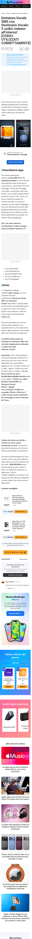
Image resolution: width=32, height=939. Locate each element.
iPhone (3, 6)
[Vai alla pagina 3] (10, 734)
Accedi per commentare (15, 575)
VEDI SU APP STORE (15, 162)
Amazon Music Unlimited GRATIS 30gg (8, 680)
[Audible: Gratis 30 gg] (22, 672)
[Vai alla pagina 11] (23, 734)
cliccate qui (17, 218)
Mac (17, 6)
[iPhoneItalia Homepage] (14, 2)
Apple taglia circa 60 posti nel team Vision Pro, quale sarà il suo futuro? (15, 798)
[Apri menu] (24, 2)
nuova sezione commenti (18, 64)
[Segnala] (14, 588)
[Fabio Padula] (3, 49)
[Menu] (2, 2)
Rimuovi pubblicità (15, 95)
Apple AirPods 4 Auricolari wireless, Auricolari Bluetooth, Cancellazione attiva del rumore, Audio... (19, 499)
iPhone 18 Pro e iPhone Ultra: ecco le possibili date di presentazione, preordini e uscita (15, 856)
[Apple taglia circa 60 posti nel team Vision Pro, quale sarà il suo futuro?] (15, 786)
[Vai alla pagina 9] (20, 734)
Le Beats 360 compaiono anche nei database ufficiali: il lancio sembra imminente (15, 827)
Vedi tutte (15, 663)
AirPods (25, 6)
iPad (11, 6)
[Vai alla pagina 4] (12, 734)
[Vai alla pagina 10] (21, 734)
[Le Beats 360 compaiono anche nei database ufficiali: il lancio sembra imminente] (15, 813)
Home (3, 13)
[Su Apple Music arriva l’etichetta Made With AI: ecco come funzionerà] (15, 756)
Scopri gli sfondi (14, 613)
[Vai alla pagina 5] (13, 734)
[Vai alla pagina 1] (6, 734)
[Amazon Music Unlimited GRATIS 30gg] (8, 672)
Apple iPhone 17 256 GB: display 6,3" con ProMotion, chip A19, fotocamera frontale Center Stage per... (18, 524)
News (8, 13)
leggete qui (5, 317)
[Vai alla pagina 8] (18, 734)
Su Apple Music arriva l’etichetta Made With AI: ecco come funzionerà (15, 769)
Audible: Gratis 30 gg (23, 679)
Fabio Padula (9, 48)
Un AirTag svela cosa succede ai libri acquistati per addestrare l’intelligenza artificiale (15, 886)
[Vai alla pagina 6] (15, 734)
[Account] (28, 2)
